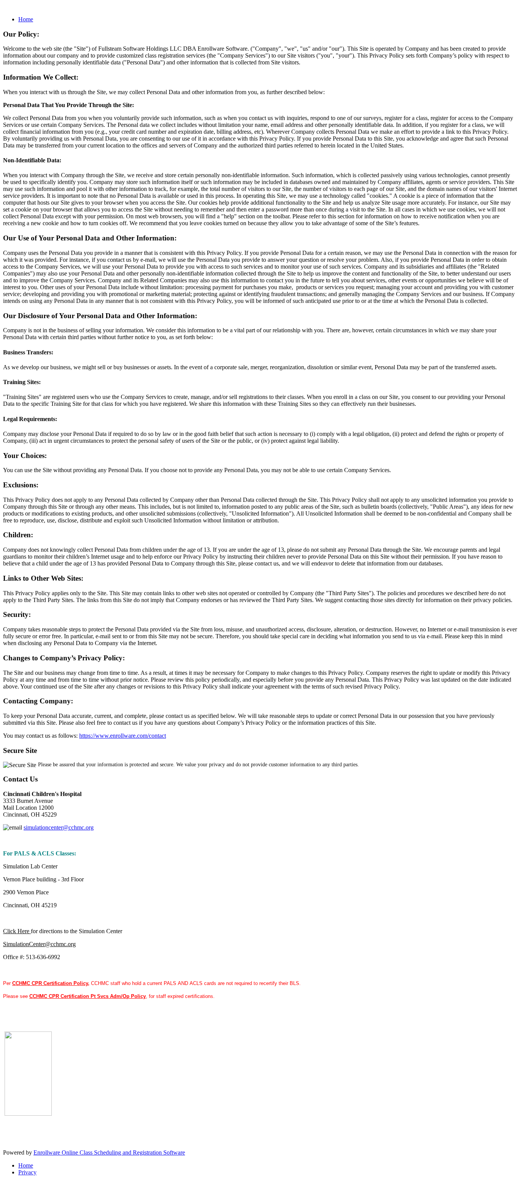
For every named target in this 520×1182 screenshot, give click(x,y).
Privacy (27, 1172)
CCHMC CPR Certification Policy (50, 983)
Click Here (16, 931)
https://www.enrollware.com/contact (122, 735)
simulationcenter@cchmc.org (59, 827)
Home (25, 19)
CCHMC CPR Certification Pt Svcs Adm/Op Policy (87, 996)
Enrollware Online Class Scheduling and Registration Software (109, 1152)
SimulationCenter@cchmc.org (39, 944)
